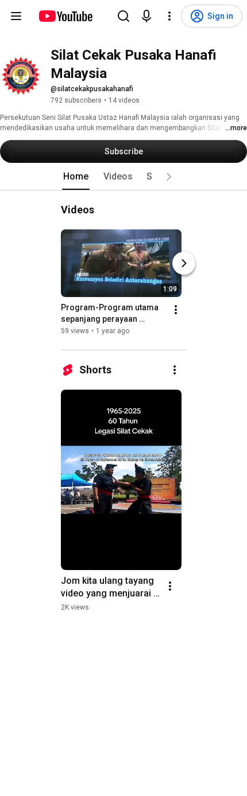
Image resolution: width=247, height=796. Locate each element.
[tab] (76, 176)
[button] (169, 176)
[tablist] (123, 176)
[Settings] (169, 16)
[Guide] (16, 16)
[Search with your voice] (146, 16)
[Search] (123, 16)
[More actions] (175, 309)
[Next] (183, 263)
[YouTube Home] (65, 16)
